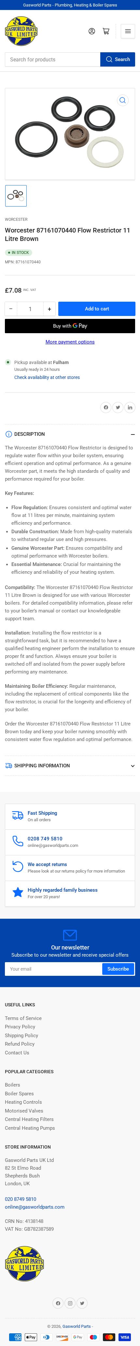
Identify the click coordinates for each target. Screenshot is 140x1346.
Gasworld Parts (77, 1326)
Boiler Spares (19, 1094)
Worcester (16, 219)
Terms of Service (23, 1018)
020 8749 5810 (20, 1199)
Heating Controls (23, 1102)
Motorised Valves (24, 1111)
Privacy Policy (20, 1027)
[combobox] (70, 59)
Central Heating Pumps (30, 1128)
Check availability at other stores (47, 377)
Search (122, 59)
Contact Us (17, 1053)
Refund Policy (20, 1044)
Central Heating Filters (29, 1119)
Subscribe (118, 969)
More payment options (70, 342)
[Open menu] (128, 31)
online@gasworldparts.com (34, 1207)
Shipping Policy (21, 1035)
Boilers (12, 1085)
